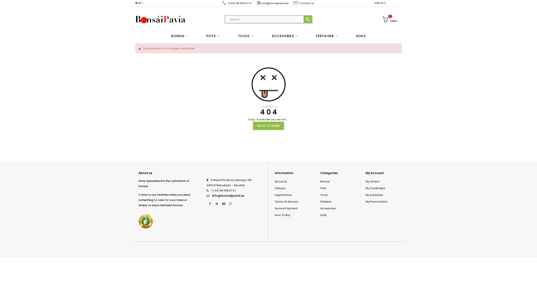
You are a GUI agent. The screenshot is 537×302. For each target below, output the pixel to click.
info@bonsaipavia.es (228, 196)
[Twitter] (217, 203)
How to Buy (282, 215)
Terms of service (286, 202)
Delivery (280, 188)
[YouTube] (223, 203)
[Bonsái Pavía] (160, 19)
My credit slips (375, 188)
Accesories (328, 208)
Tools (324, 195)
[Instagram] (230, 203)
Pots (323, 188)
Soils (323, 215)
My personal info (377, 202)
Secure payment (286, 208)
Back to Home (268, 126)
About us (281, 182)
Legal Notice (283, 195)
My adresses (374, 195)
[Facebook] (210, 203)
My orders (373, 182)
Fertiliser (326, 202)
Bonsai (325, 182)
